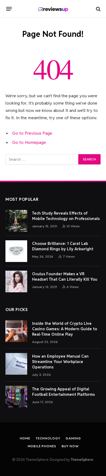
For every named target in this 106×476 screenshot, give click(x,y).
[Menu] (9, 9)
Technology (48, 438)
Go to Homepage (29, 142)
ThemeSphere (82, 459)
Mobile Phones (42, 446)
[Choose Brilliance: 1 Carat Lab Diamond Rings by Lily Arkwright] (16, 251)
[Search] (98, 9)
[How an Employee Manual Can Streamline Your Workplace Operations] (16, 364)
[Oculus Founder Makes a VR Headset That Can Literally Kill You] (16, 281)
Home (25, 438)
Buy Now (70, 446)
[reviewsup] (53, 9)
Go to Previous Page (32, 133)
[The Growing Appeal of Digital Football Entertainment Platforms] (16, 396)
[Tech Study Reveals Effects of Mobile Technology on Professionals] (16, 221)
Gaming (73, 438)
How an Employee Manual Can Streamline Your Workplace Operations (60, 362)
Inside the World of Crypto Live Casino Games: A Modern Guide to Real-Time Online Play (64, 329)
